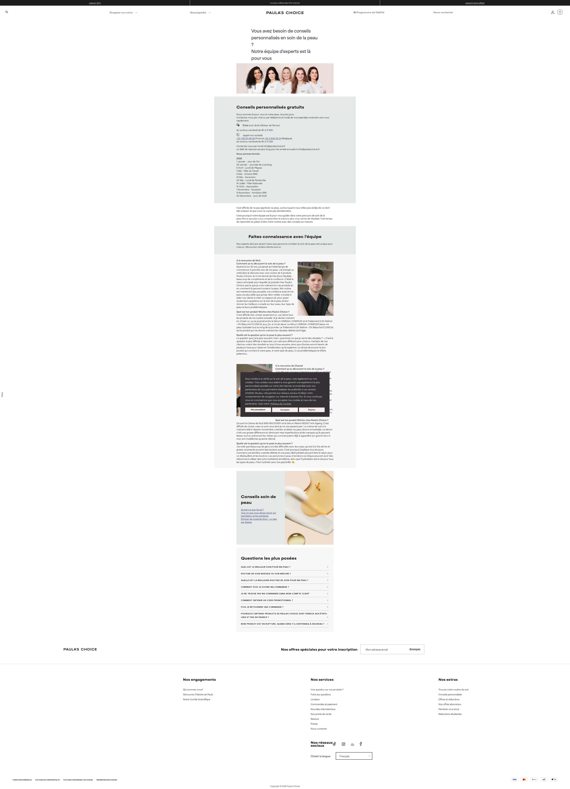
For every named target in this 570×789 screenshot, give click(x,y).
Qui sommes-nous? (193, 689)
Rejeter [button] (311, 410)
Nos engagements (199, 679)
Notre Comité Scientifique (196, 699)
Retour (2, 394)
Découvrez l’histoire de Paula (198, 694)
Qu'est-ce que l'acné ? (252, 509)
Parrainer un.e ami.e (448, 709)
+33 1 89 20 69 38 (245, 138)
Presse (314, 724)
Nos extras (448, 679)
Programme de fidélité (370, 12)
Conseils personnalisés (450, 694)
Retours (315, 719)
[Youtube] (352, 744)
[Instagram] (343, 744)
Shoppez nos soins (121, 12)
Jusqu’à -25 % (95, 2)
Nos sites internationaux (323, 709)
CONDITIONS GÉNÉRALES (22, 780)
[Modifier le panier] (560, 12)
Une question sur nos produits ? (327, 689)
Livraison (315, 699)
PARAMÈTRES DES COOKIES (106, 780)
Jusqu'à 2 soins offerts (474, 2)
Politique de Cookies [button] (280, 403)
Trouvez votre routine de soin (453, 689)
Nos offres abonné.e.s (449, 704)
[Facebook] (361, 744)
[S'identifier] (552, 12)
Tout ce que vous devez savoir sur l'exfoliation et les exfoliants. (258, 514)
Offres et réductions (448, 699)
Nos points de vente (321, 714)
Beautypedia (198, 12)
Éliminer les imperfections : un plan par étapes (259, 520)
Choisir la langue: (321, 756)
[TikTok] (334, 744)
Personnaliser (258, 410)
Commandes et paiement (324, 704)
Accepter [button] (284, 410)
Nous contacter (443, 12)
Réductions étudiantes (450, 714)
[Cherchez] (6, 12)
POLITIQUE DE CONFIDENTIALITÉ (47, 780)
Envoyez (415, 649)
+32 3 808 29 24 (272, 138)
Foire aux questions (321, 694)
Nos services (322, 679)
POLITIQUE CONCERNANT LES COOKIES (78, 780)
